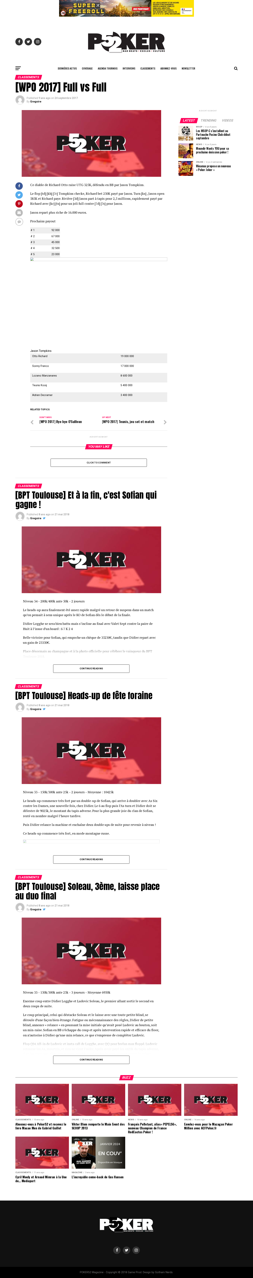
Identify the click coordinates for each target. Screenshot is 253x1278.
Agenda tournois (107, 68)
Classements (147, 68)
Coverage (87, 68)
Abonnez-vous (168, 68)
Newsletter (188, 68)
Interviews (129, 68)
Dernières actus (67, 68)
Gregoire (35, 101)
